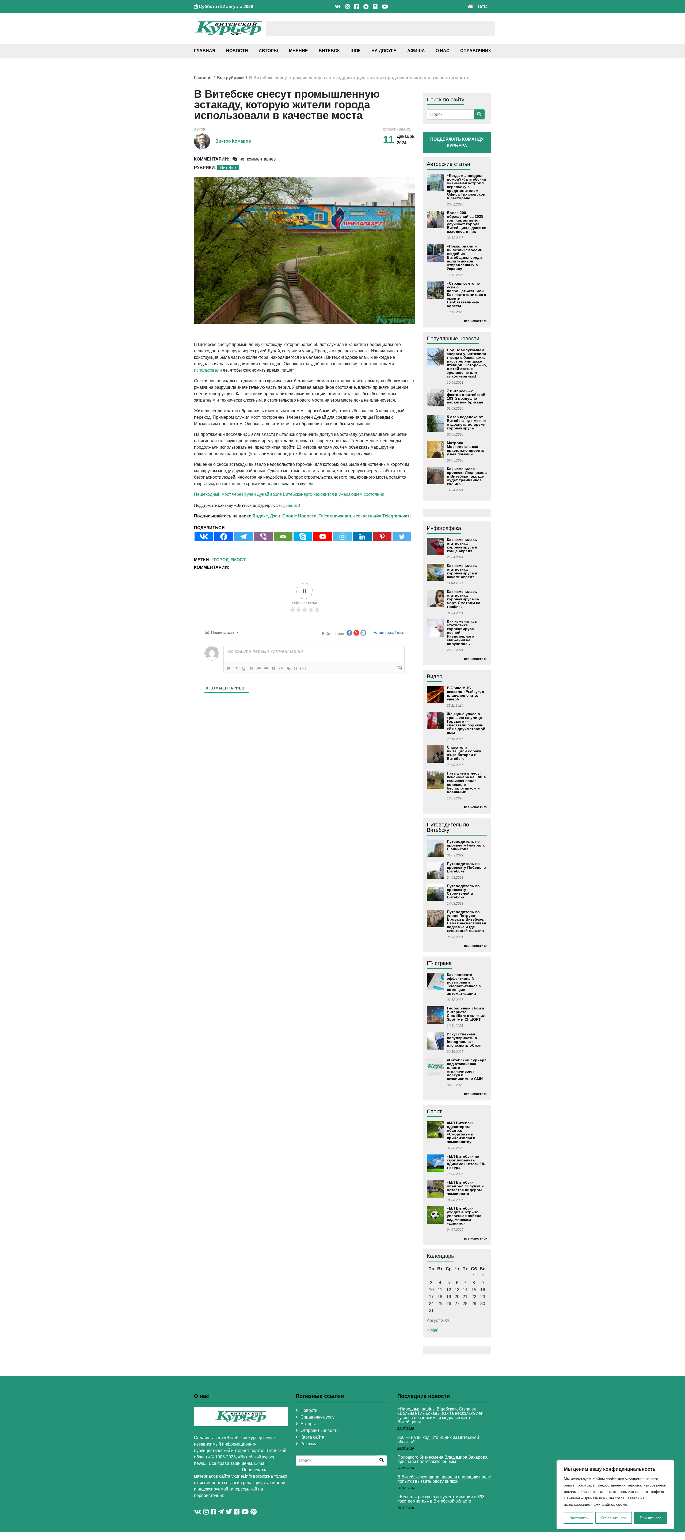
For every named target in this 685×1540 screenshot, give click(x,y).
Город (221, 560)
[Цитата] (273, 668)
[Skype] (303, 536)
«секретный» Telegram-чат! (382, 516)
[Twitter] (402, 536)
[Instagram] (342, 536)
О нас (443, 50)
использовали (208, 370)
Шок (356, 50)
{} (296, 668)
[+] (303, 668)
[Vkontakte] (204, 536)
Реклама (309, 1444)
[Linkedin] (362, 536)
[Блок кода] (281, 668)
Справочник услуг (318, 1417)
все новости (473, 321)
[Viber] (263, 536)
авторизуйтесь (391, 632)
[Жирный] (229, 668)
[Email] (283, 536)
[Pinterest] (382, 536)
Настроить (578, 1518)
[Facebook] (223, 536)
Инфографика (444, 528)
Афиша (416, 50)
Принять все (650, 1518)
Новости (237, 50)
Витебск (329, 50)
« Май (433, 1330)
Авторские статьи (448, 164)
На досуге (383, 50)
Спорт (434, 1111)
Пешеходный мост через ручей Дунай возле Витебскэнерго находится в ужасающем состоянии (289, 494)
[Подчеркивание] (244, 668)
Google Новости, (300, 516)
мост (239, 560)
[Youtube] (322, 536)
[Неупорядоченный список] (266, 668)
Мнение (298, 50)
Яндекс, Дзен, (266, 516)
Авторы (268, 50)
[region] (615, 1494)
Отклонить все (613, 1518)
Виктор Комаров (233, 141)
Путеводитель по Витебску (448, 827)
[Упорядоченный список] (258, 668)
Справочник (475, 50)
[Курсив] (236, 668)
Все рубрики (230, 77)
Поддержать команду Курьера (457, 142)
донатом (291, 505)
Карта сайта (312, 1437)
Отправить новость (319, 1430)
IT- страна (439, 963)
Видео (434, 676)
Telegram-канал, (335, 516)
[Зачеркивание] (251, 668)
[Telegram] (243, 536)
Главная (204, 50)
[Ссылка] (288, 668)
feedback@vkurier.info (217, 1469)
